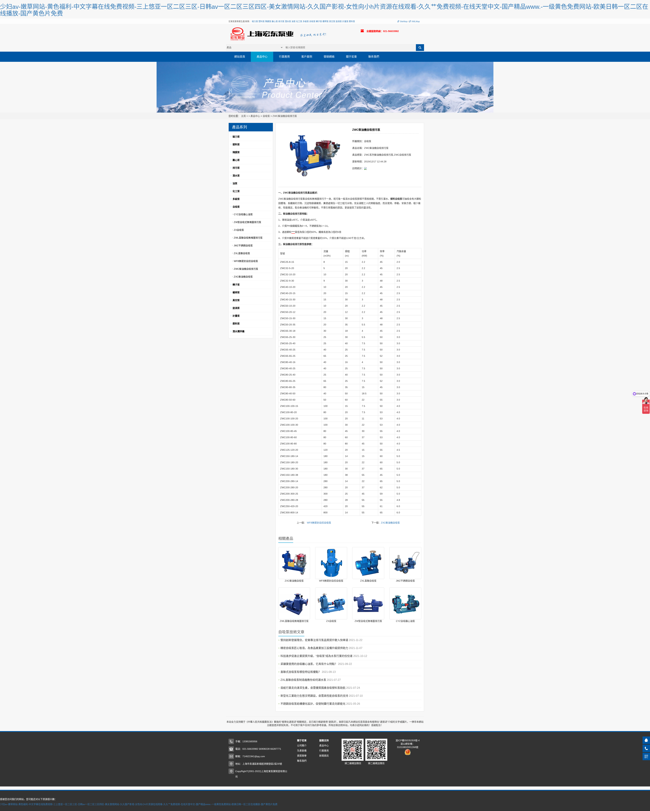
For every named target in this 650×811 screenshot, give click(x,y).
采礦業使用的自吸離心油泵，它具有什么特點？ (309, 664)
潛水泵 (288, 21)
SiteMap (403, 21)
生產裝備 (302, 750)
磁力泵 (255, 21)
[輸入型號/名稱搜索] (420, 47)
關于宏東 (351, 56)
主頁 (243, 116)
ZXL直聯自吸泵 (368, 580)
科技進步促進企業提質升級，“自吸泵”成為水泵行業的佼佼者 (316, 656)
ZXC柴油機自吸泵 (390, 522)
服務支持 (324, 740)
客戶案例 (306, 56)
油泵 (293, 21)
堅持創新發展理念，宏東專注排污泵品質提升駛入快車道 (314, 640)
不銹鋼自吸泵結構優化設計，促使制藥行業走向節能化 (313, 703)
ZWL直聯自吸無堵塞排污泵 (294, 621)
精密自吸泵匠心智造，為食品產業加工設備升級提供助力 (314, 648)
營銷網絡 (329, 56)
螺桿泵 (325, 21)
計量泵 (345, 21)
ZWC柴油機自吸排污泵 (285, 116)
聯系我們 (373, 56)
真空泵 (332, 21)
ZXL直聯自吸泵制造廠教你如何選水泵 (303, 679)
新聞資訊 (324, 755)
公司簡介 (302, 745)
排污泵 (281, 21)
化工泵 (299, 21)
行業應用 (284, 56)
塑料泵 (261, 21)
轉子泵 (319, 21)
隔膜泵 (268, 21)
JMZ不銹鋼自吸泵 (405, 580)
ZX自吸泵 (331, 621)
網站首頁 (239, 56)
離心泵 (275, 21)
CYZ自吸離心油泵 (405, 621)
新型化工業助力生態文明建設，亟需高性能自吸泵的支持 (314, 695)
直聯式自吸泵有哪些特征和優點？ (301, 671)
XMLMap (415, 21)
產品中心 (262, 56)
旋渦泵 (339, 21)
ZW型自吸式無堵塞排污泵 (368, 621)
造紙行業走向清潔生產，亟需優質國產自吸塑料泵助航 (313, 687)
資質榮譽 (302, 755)
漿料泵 (352, 21)
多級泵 (306, 21)
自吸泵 (312, 21)
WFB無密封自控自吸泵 (319, 522)
